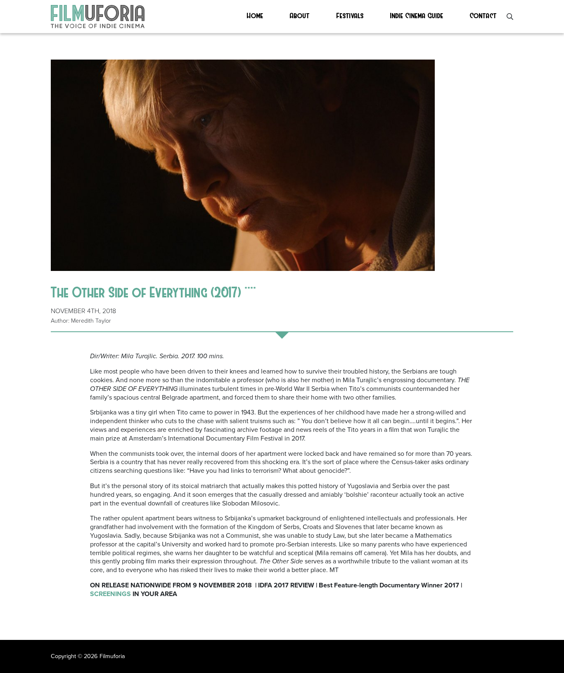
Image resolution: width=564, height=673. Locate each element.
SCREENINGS (110, 594)
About (300, 15)
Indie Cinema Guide (416, 15)
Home (255, 15)
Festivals (350, 15)
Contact (483, 15)
